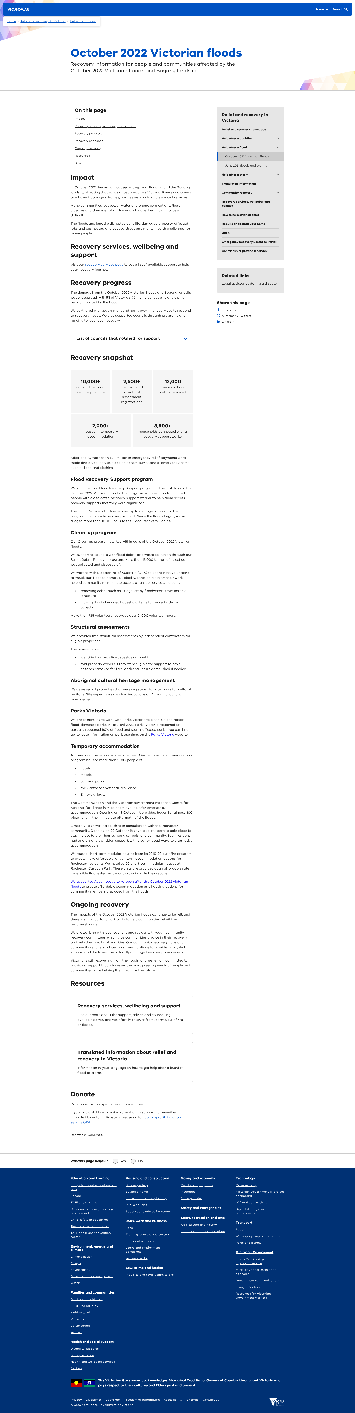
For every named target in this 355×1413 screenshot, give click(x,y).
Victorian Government (254, 1252)
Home (11, 21)
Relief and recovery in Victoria (42, 21)
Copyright (113, 1400)
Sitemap (192, 1400)
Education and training (90, 1178)
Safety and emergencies (201, 1208)
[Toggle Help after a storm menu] (279, 174)
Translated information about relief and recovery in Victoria (126, 1055)
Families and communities (93, 1292)
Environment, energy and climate (92, 1248)
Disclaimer (93, 1400)
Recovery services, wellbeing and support (128, 1006)
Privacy (76, 1400)
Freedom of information (142, 1400)
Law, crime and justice (144, 1267)
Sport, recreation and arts (203, 1217)
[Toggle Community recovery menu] (279, 192)
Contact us (211, 1400)
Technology (245, 1178)
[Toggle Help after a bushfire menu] (279, 138)
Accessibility (173, 1400)
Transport (244, 1222)
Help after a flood (83, 21)
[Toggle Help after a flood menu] (279, 147)
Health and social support (92, 1341)
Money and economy (198, 1178)
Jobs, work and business (146, 1221)
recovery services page (104, 264)
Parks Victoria (162, 734)
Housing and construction (147, 1178)
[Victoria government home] (276, 1402)
